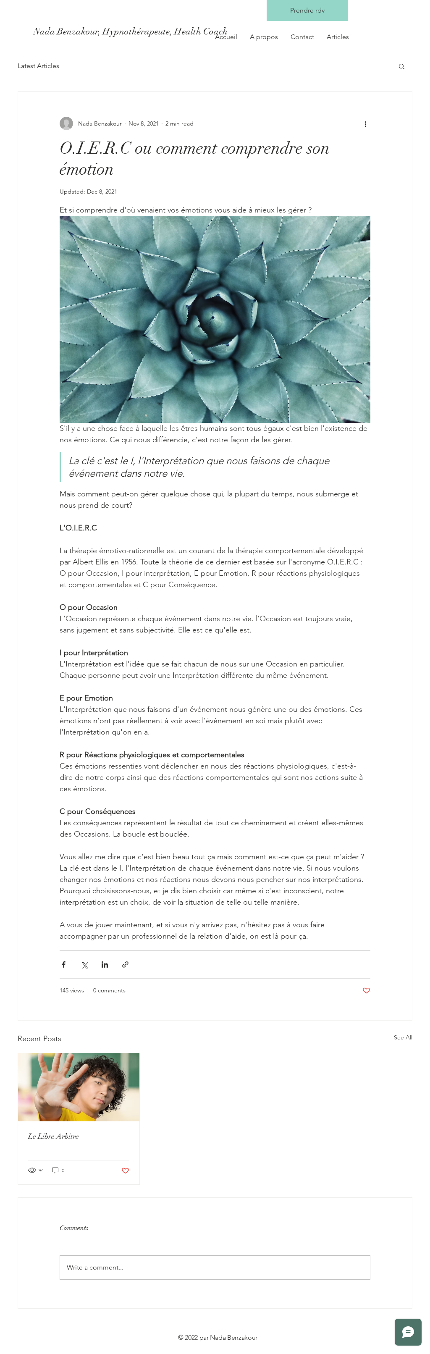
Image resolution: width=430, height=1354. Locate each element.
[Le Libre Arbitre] (78, 1087)
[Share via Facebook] (64, 964)
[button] (402, 66)
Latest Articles (38, 66)
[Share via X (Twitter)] (84, 964)
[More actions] (365, 123)
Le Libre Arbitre (53, 1136)
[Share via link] (125, 964)
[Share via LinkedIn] (105, 964)
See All (403, 1037)
